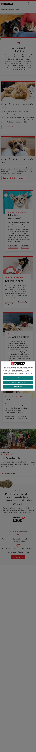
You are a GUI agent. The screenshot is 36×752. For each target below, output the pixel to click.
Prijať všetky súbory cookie (18, 382)
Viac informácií (28, 373)
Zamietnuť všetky (18, 386)
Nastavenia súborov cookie (18, 378)
